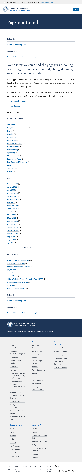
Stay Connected (15, 446)
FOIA (35, 466)
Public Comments (38, 370)
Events (12, 432)
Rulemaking (14, 366)
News (12, 429)
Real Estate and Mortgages (17, 162)
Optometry (11, 153)
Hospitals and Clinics (14, 143)
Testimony (36, 377)
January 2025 (12, 196)
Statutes (13, 370)
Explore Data (14, 453)
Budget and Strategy (39, 445)
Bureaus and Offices (39, 441)
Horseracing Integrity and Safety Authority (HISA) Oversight (17, 376)
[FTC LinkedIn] (66, 471)
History (34, 432)
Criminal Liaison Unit (17, 401)
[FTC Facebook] (56, 467)
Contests (13, 442)
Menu (76, 9)
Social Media (14, 456)
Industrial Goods (13, 146)
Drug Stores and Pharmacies (17, 128)
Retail (9, 165)
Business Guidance (61, 358)
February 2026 (12, 184)
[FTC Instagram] (59, 471)
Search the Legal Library (45, 331)
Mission (35, 429)
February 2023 (12, 221)
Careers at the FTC (39, 454)
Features (13, 435)
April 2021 (10, 243)
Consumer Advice (60, 348)
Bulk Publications (60, 367)
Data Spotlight (15, 449)
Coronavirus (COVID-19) (16, 263)
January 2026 (12, 187)
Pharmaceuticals (13, 156)
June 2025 (11, 190)
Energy (9, 131)
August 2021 (11, 237)
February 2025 (12, 193)
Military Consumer (61, 351)
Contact (35, 458)
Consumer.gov (59, 355)
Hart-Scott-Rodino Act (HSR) (18, 260)
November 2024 (13, 199)
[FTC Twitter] (63, 471)
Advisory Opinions (38, 351)
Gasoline (10, 134)
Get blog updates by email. (17, 45)
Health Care (11, 140)
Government (11, 137)
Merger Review (15, 357)
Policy (34, 342)
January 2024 (12, 209)
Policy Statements (38, 380)
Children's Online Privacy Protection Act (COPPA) (25, 279)
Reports (35, 366)
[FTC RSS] (73, 471)
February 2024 (12, 206)
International (36, 384)
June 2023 (11, 212)
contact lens (11, 276)
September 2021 (13, 227)
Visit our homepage (19, 101)
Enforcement (14, 342)
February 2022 (12, 224)
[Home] (17, 11)
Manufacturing (12, 150)
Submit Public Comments (26, 331)
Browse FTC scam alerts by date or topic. (22, 57)
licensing (10, 285)
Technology (11, 168)
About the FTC (37, 425)
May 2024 (11, 202)
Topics (12, 439)
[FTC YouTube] (69, 471)
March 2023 (11, 215)
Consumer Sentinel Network (17, 282)
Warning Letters (15, 392)
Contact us (15, 106)
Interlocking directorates (16, 288)
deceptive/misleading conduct (18, 267)
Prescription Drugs (14, 159)
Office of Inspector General (49, 469)
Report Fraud (11, 331)
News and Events (16, 425)
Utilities (10, 171)
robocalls (10, 273)
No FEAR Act (41, 469)
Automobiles (11, 125)
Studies (34, 373)
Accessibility (27, 466)
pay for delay (12, 270)
